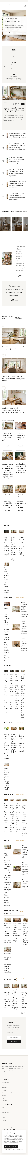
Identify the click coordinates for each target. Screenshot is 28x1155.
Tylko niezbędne (18, 1149)
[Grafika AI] (16, 609)
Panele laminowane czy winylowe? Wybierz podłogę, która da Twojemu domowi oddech (6, 779)
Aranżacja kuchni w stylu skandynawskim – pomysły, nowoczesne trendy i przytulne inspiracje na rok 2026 (17, 147)
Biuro (5, 850)
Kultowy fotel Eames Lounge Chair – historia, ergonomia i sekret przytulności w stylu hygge (14, 548)
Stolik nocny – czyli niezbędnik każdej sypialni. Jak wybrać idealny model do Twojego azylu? (12, 818)
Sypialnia (6, 803)
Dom (3, 1085)
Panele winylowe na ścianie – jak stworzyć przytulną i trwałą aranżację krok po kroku (14, 743)
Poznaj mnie (20, 276)
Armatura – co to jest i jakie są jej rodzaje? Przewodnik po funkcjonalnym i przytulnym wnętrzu (7, 1001)
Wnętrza (6, 608)
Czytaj (7, 449)
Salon (5, 535)
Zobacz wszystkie (18, 318)
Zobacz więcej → (20, 525)
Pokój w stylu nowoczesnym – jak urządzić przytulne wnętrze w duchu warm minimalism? (24, 628)
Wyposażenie (7, 990)
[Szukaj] (25, 5)
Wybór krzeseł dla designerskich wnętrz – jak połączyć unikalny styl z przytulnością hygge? (15, 1000)
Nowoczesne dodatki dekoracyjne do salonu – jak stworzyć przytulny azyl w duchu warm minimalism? (7, 965)
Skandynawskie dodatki (7, 1092)
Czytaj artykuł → (14, 125)
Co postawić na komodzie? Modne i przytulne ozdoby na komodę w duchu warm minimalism (7, 935)
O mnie (10, 1)
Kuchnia (6, 674)
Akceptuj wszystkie (10, 1146)
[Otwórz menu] (3, 5)
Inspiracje (4, 1087)
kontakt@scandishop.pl (8, 1129)
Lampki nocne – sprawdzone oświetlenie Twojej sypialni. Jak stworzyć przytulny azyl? (6, 818)
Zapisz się (14, 1041)
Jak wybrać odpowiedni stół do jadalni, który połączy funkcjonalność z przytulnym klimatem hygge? (24, 1002)
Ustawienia (8, 1149)
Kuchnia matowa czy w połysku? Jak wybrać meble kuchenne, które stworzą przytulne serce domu (17, 693)
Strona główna (5, 1082)
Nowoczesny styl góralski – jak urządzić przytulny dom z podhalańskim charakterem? (24, 645)
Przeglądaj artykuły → (12, 32)
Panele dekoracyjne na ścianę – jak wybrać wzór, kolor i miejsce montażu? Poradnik (17, 136)
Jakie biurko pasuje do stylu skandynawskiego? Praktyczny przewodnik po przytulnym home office (13, 410)
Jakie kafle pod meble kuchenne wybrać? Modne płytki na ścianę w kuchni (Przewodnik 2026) (14, 110)
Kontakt (4, 1)
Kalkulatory (4, 1100)
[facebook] (2, 1076)
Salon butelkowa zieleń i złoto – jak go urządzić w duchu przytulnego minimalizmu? (20, 468)
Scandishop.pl (14, 5)
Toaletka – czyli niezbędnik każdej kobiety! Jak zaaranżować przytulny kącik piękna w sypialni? (24, 820)
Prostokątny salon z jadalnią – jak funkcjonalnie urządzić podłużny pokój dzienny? (13, 378)
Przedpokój (4, 1115)
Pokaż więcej (14, 516)
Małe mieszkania (6, 1112)
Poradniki (6, 732)
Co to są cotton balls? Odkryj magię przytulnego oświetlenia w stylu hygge (17, 934)
